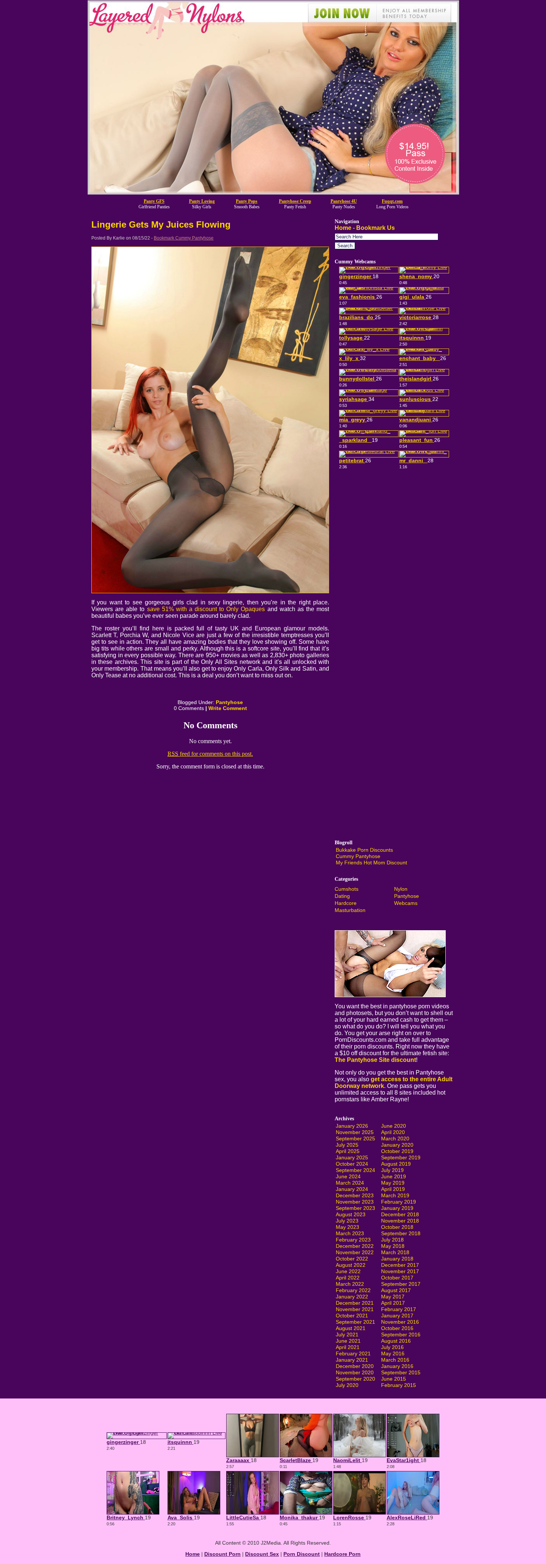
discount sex (262, 1554)
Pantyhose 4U (344, 201)
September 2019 (400, 1157)
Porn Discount (301, 1554)
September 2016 (400, 1334)
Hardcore (346, 903)
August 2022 (350, 1265)
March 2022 (350, 1284)
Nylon (400, 889)
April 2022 (348, 1278)
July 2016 (392, 1347)
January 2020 (397, 1145)
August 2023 (350, 1214)
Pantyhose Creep (295, 201)
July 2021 (347, 1334)
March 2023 (350, 1233)
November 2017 (400, 1271)
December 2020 (355, 1366)
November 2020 (355, 1372)
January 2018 (397, 1259)
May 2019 (392, 1183)
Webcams (405, 903)
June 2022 (348, 1271)
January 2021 (352, 1360)
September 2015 (400, 1372)
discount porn (222, 1554)
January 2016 (397, 1366)
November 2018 (400, 1221)
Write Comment (227, 708)
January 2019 (397, 1208)
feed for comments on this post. (210, 754)
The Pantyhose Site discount (375, 1060)
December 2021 (355, 1303)
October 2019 (397, 1151)
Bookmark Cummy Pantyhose (184, 238)
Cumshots (346, 889)
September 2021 (355, 1322)
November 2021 (355, 1309)
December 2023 (355, 1195)
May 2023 (347, 1227)
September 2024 (355, 1170)
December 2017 (400, 1265)
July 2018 (392, 1240)
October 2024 (352, 1164)
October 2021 (352, 1316)
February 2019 (398, 1202)
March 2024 (350, 1183)
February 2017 (398, 1309)
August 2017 (396, 1290)
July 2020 (347, 1385)
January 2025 (352, 1157)
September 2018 (400, 1233)
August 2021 (350, 1328)
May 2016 (392, 1353)
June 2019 (393, 1176)
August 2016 (396, 1341)
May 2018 (392, 1246)
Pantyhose (229, 702)
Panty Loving (202, 201)
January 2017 (397, 1316)
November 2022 (355, 1252)
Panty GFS (154, 201)
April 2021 (348, 1347)
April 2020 (393, 1132)
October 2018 (397, 1227)
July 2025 (347, 1145)
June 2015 (393, 1379)
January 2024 (352, 1189)
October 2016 (397, 1328)
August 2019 (396, 1164)
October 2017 (397, 1278)
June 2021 (348, 1341)
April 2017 (393, 1303)
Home (343, 228)
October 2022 (352, 1259)
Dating (342, 896)
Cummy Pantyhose (358, 856)
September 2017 (400, 1284)
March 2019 (395, 1195)
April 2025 (348, 1151)
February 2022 (353, 1290)
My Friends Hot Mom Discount (371, 863)
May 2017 (392, 1297)
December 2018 (400, 1214)
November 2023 (355, 1202)
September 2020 (355, 1379)
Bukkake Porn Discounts (364, 850)
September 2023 (355, 1208)
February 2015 (398, 1385)
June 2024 (348, 1176)
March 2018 (395, 1252)
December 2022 (355, 1246)
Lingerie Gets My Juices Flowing (161, 224)
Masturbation (350, 910)
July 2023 (347, 1221)
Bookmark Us (375, 228)
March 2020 (395, 1138)
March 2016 (395, 1360)
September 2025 (355, 1138)
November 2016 (400, 1322)
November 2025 (355, 1132)
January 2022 (352, 1297)
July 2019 (392, 1170)
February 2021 (353, 1353)
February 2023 (353, 1240)
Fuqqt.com (392, 201)
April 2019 (393, 1189)
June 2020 (393, 1126)
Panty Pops (246, 201)
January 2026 (352, 1126)
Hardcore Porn (342, 1554)
